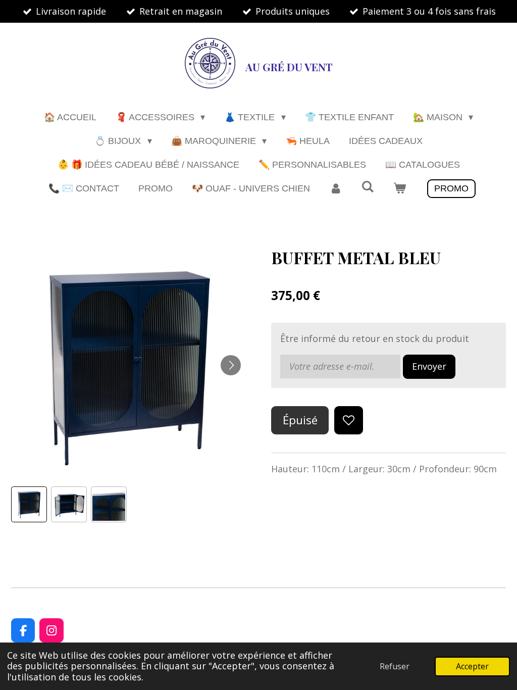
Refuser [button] (394, 666)
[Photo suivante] (231, 365)
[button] (29, 504)
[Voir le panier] (399, 188)
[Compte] (335, 188)
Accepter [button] (472, 666)
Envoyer (429, 366)
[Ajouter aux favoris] (348, 420)
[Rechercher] (367, 187)
